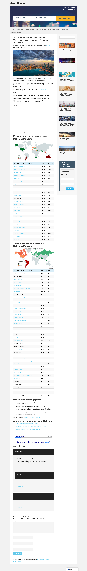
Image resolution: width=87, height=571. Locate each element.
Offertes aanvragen (65, 18)
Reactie (15, 521)
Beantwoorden (19, 466)
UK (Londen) (16, 230)
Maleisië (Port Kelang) (19, 204)
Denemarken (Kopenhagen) (20, 308)
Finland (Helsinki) (17, 314)
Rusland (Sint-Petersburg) (19, 358)
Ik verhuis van (63, 176)
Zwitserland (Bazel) (18, 369)
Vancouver (20, 294)
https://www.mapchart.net (40, 405)
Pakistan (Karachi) (18, 207)
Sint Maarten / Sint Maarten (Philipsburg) (23, 361)
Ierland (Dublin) (17, 190)
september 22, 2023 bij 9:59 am (22, 476)
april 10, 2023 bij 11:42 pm (19, 452)
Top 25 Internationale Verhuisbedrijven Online (65, 65)
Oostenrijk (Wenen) (18, 282)
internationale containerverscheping (32, 417)
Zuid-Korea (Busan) (18, 221)
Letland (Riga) (17, 337)
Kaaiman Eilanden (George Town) (21, 297)
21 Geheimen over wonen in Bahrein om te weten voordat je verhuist (31, 426)
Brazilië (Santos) (17, 285)
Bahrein (15, 77)
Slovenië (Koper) (17, 363)
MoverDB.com (17, 3)
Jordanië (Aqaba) (17, 195)
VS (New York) (17, 239)
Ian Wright (48, 45)
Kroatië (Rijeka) (17, 178)
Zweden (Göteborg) (18, 366)
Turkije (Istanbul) (17, 372)
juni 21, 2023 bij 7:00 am (19, 497)
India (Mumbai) (17, 187)
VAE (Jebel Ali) (17, 378)
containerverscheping (46, 89)
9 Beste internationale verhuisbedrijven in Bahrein (27, 423)
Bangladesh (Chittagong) (19, 175)
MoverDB (42, 406)
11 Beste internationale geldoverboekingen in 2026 (66, 79)
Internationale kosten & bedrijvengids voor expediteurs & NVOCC (65, 109)
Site (14, 546)
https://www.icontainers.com (29, 411)
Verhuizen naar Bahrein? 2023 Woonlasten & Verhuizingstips (29, 425)
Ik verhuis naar (63, 181)
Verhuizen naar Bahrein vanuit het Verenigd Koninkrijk (28, 429)
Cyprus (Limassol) (18, 181)
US (14, 236)
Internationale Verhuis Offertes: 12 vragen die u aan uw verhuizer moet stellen (67, 124)
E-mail (14, 540)
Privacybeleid (41, 566)
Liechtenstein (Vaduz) (18, 340)
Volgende (69, 188)
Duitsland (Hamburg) (18, 317)
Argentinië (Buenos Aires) (19, 169)
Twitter (60, 566)
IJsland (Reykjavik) (18, 323)
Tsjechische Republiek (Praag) (20, 305)
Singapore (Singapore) (19, 216)
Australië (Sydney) (18, 172)
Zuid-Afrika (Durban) (18, 219)
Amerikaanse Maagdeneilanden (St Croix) (23, 393)
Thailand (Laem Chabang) (19, 227)
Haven (27, 163)
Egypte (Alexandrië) (18, 184)
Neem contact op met (35, 566)
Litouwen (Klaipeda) (18, 201)
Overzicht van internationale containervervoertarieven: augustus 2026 (67, 51)
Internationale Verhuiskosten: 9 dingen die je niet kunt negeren (66, 94)
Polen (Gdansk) (17, 210)
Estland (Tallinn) (17, 311)
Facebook (56, 566)
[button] (46, 163)
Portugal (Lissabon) (18, 213)
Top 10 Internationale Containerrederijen (65, 139)
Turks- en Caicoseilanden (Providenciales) (23, 375)
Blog (27, 566)
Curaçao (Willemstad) (18, 302)
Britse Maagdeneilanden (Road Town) (22, 288)
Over (29, 566)
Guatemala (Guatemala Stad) (20, 320)
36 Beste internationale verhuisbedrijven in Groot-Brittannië (66, 154)
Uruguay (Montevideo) (19, 233)
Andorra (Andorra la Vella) (19, 166)
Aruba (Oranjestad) (18, 279)
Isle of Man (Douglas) (18, 332)
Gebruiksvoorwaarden (49, 566)
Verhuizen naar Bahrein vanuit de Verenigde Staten (27, 428)
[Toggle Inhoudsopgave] (24, 132)
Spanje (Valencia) (17, 224)
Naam (14, 535)
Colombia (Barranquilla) (19, 300)
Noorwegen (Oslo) (18, 349)
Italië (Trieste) (17, 192)
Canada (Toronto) (18, 291)
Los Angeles (18, 236)
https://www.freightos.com (43, 411)
